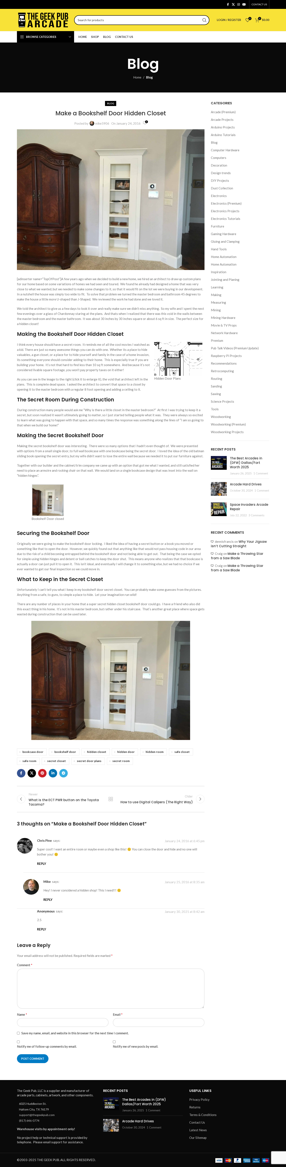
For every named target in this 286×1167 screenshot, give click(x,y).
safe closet (182, 752)
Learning (217, 287)
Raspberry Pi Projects (226, 356)
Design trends (221, 173)
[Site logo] (43, 19)
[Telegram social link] (63, 773)
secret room (121, 761)
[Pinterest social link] (42, 773)
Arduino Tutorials (223, 135)
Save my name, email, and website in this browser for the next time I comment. (75, 1033)
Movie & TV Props (224, 325)
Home (137, 77)
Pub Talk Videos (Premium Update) (235, 348)
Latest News (198, 1130)
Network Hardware (224, 333)
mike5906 (102, 123)
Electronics (219, 196)
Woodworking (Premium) (228, 424)
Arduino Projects (223, 127)
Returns (194, 1107)
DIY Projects (220, 180)
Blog (149, 77)
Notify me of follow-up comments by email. (47, 1046)
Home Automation (223, 257)
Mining (216, 310)
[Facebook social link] (228, 4)
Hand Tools (219, 249)
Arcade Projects (222, 119)
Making (216, 295)
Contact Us (197, 1122)
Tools (215, 409)
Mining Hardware (223, 318)
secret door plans (89, 761)
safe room (29, 761)
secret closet (56, 761)
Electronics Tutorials (225, 218)
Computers (218, 158)
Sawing (216, 394)
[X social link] (233, 4)
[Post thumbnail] (219, 465)
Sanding (216, 386)
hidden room (154, 752)
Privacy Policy (199, 1100)
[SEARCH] (204, 20)
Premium (217, 340)
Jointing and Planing (225, 279)
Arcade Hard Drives (246, 484)
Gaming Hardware (223, 234)
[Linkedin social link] (53, 773)
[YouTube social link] (244, 4)
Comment (24, 965)
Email (118, 1014)
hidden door (126, 752)
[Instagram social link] (238, 4)
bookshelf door (65, 752)
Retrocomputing (222, 371)
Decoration (219, 165)
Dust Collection (222, 188)
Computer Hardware (225, 150)
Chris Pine (44, 840)
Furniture (217, 226)
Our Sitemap (198, 1138)
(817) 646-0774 (29, 1120)
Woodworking (221, 417)
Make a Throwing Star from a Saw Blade (237, 555)
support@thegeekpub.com (37, 1115)
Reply (41, 863)
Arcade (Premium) (223, 112)
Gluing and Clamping (225, 241)
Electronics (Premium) (226, 203)
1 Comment (260, 473)
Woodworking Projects (227, 432)
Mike (47, 881)
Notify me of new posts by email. (135, 1046)
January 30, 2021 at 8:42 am (184, 911)
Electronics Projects (225, 211)
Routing (216, 378)
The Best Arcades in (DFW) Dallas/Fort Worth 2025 (246, 462)
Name (22, 1014)
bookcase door (32, 752)
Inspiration (218, 272)
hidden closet (96, 752)
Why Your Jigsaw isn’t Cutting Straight (239, 543)
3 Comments (256, 515)
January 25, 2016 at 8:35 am (184, 882)
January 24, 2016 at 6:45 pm (184, 841)
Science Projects (222, 401)
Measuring (218, 302)
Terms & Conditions (203, 1115)
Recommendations (224, 363)
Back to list (111, 799)
